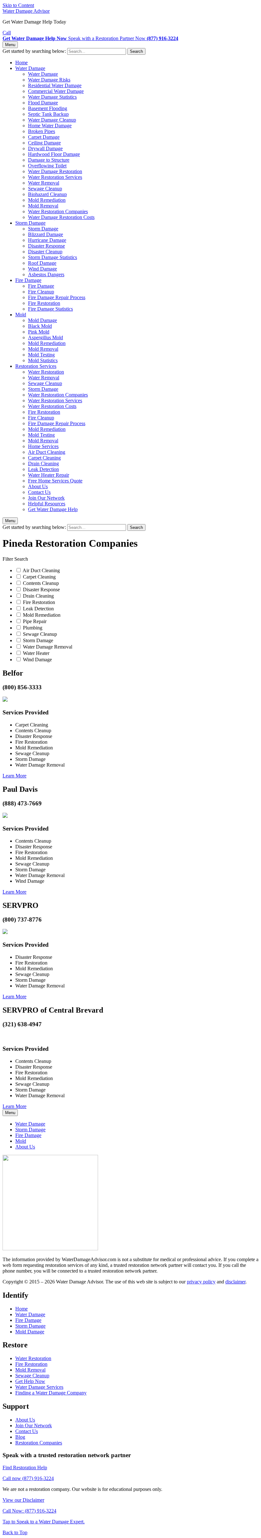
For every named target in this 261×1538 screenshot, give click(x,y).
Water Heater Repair (48, 475)
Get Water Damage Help (53, 509)
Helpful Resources (46, 503)
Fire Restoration (44, 303)
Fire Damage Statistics (50, 309)
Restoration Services (35, 366)
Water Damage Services (39, 1387)
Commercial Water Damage (56, 91)
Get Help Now (30, 1381)
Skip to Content (18, 5)
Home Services (43, 446)
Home (21, 62)
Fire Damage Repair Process (56, 297)
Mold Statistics (43, 360)
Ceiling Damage (44, 142)
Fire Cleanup (41, 291)
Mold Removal (43, 205)
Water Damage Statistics (52, 97)
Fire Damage (28, 280)
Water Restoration (46, 372)
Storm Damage (30, 223)
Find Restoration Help (25, 1467)
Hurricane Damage (47, 240)
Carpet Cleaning (44, 457)
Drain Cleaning (43, 463)
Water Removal (43, 183)
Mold (20, 314)
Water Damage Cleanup (52, 120)
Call (7, 32)
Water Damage (30, 68)
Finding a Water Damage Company (51, 1392)
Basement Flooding (47, 108)
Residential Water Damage (54, 85)
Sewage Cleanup (45, 188)
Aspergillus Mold (45, 337)
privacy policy (201, 1281)
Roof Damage (42, 263)
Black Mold (40, 326)
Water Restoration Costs (52, 406)
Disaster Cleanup (45, 251)
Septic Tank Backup (48, 114)
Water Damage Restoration (55, 171)
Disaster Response (46, 246)
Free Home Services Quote (55, 480)
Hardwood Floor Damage (54, 154)
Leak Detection (43, 469)
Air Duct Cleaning (46, 452)
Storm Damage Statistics (52, 257)
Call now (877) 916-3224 (28, 1478)
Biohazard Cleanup (47, 194)
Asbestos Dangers (46, 274)
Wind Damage (42, 268)
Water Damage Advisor (26, 11)
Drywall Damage (45, 148)
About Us (38, 486)
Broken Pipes (41, 131)
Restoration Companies (38, 1442)
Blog (20, 1437)
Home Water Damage (50, 125)
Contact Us (39, 492)
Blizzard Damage (45, 234)
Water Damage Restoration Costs (61, 217)
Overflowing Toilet (47, 165)
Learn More (14, 775)
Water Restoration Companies (58, 211)
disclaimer (235, 1281)
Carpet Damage (44, 137)
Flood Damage (43, 102)
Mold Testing (41, 354)
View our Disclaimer (23, 1500)
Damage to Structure (48, 160)
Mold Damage (42, 320)
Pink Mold (38, 331)
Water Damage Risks (49, 79)
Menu (10, 44)
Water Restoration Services (55, 177)
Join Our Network (46, 498)
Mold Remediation (47, 200)
